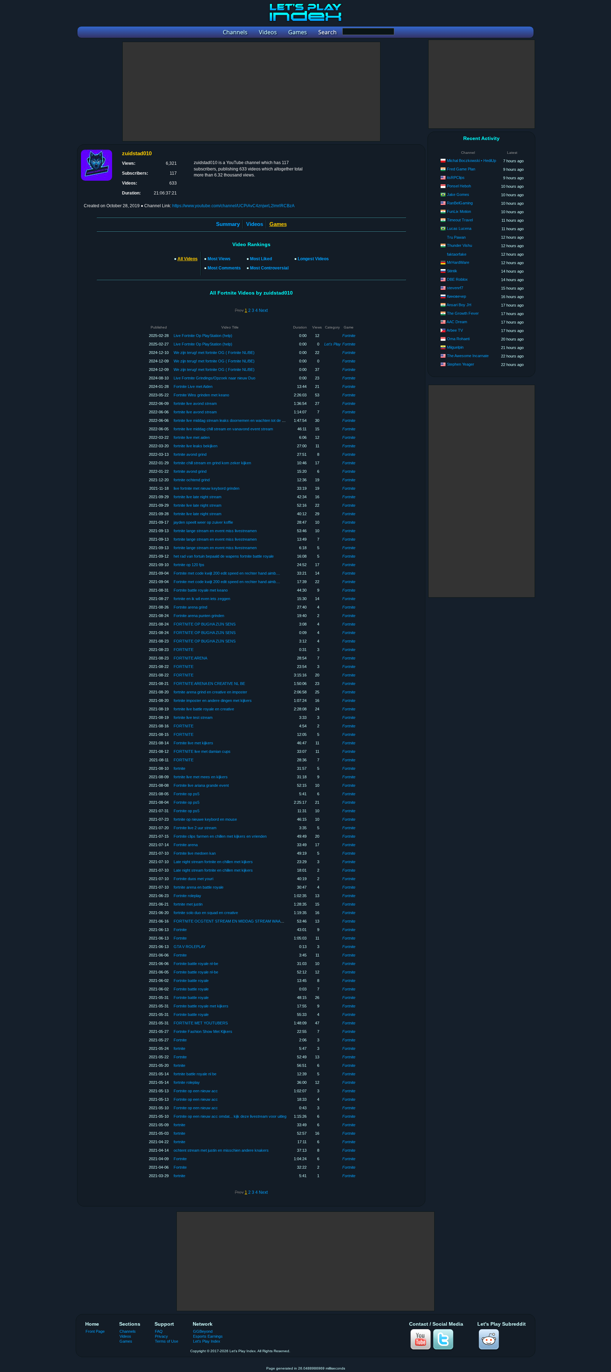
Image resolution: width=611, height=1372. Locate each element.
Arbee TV (455, 330)
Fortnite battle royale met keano (201, 590)
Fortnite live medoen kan (195, 853)
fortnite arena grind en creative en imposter (210, 692)
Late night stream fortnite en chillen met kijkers (213, 862)
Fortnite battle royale (191, 980)
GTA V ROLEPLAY (189, 946)
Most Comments (224, 268)
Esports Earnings (208, 1336)
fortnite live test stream (193, 717)
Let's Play (332, 344)
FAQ (159, 1331)
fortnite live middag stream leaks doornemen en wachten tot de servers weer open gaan (249, 420)
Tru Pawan (456, 237)
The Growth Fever (463, 313)
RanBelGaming (460, 203)
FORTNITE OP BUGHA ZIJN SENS (204, 624)
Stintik (452, 271)
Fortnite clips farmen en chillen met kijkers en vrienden (220, 836)
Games (126, 1341)
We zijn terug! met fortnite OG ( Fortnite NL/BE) (214, 352)
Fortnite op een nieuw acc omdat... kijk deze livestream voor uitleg (230, 1116)
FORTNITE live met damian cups (202, 751)
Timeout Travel (460, 220)
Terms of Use (166, 1341)
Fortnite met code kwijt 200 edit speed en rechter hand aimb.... (227, 573)
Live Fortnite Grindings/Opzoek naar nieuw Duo (214, 378)
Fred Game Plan (461, 169)
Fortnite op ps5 (186, 794)
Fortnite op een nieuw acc (196, 1091)
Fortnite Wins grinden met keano (201, 395)
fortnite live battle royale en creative (204, 709)
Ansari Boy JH (459, 305)
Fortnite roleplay (187, 896)
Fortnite (348, 335)
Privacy (161, 1336)
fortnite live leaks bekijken (195, 446)
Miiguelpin (455, 347)
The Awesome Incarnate (468, 356)
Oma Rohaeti (458, 339)
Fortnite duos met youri (193, 879)
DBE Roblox (457, 279)
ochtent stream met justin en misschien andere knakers (221, 1150)
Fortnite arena (186, 845)
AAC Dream (457, 322)
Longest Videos (313, 258)
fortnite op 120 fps (189, 565)
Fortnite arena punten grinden (199, 616)
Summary (228, 224)
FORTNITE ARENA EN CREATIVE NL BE (209, 683)
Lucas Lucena (459, 228)
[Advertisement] (251, 91)
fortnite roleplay (187, 1082)
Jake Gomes (458, 194)
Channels (128, 1331)
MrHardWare (458, 262)
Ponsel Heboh (459, 186)
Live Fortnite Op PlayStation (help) (203, 335)
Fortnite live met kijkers (193, 743)
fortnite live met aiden (192, 437)
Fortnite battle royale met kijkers (201, 1006)
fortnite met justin (188, 904)
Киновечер (456, 296)
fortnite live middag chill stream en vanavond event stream (223, 429)
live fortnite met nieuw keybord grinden (206, 488)
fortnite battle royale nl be (195, 1074)
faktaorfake (456, 254)
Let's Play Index (206, 1341)
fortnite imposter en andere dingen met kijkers (213, 700)
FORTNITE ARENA (190, 658)
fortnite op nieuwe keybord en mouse (205, 819)
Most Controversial (269, 268)
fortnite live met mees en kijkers (201, 777)
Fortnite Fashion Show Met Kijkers (203, 1031)
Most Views (219, 258)
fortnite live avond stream (195, 403)
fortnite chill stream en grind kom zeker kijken (212, 463)
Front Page (95, 1331)
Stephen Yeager (460, 364)
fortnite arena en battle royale (198, 887)
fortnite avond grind (190, 454)
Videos (254, 224)
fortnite (179, 768)
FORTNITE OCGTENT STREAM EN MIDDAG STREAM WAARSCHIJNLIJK (239, 921)
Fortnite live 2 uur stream (195, 828)
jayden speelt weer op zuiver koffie (203, 522)
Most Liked (261, 258)
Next (263, 310)
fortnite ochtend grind (192, 480)
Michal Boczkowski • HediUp (471, 160)
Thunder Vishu (459, 245)
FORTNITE (183, 649)
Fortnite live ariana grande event (201, 785)
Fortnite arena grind (190, 607)
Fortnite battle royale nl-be (196, 963)
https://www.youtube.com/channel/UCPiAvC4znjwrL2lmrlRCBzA (233, 205)
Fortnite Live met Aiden (193, 386)
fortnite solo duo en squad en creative (206, 913)
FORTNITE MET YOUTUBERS (201, 1023)
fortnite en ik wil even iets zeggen (202, 599)
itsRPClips (456, 177)
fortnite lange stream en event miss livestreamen (215, 531)
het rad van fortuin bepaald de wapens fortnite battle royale (224, 556)
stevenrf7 (455, 288)
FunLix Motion (459, 211)
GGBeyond (203, 1331)
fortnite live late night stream (197, 497)
